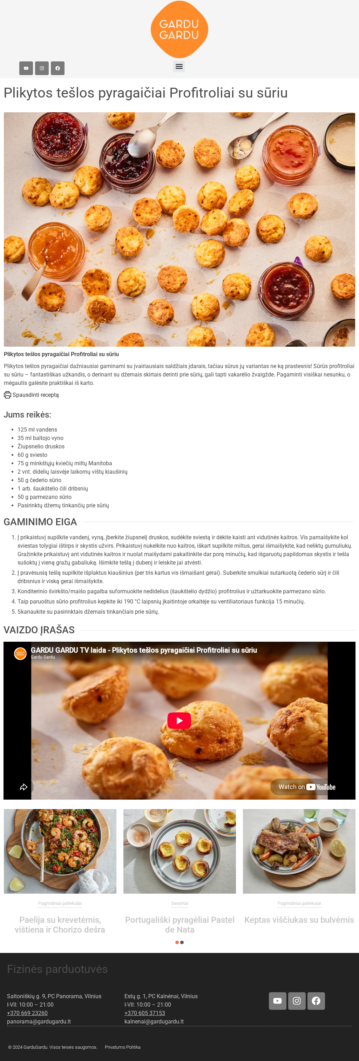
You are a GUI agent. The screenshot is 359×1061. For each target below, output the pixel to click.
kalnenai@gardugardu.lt (154, 1021)
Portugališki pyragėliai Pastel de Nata (180, 925)
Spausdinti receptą (35, 395)
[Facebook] (58, 68)
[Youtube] (26, 68)
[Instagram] (42, 68)
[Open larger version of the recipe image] (179, 229)
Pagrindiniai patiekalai (60, 903)
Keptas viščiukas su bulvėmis (299, 920)
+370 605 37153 (144, 1013)
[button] (179, 66)
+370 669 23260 (27, 1013)
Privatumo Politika (123, 1047)
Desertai (179, 903)
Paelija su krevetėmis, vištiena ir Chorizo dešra (60, 925)
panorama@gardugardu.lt (39, 1021)
